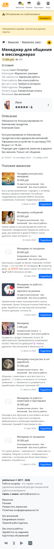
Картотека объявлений (15, 535)
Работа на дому (11, 483)
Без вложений (10, 516)
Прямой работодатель (15, 522)
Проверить (44, 18)
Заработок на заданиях (15, 532)
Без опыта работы (12, 528)
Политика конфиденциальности (20, 510)
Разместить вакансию (14, 506)
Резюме (6, 503)
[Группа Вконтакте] (6, 543)
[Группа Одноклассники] (14, 543)
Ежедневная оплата (13, 519)
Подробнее (45, 204)
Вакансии (7, 499)
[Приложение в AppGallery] (30, 543)
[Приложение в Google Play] (21, 543)
